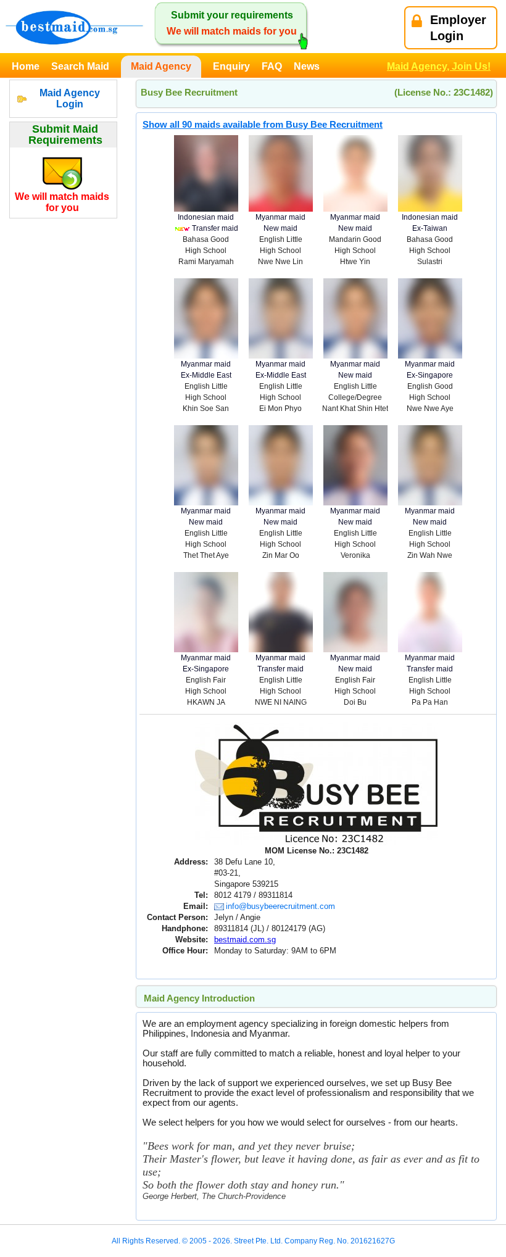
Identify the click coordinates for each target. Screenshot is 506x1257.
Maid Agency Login (69, 98)
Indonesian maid (206, 217)
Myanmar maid (280, 217)
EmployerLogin (458, 28)
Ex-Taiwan (429, 228)
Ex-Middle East (206, 375)
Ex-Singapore (430, 375)
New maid (280, 228)
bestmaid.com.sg (245, 939)
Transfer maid (215, 228)
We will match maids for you (62, 202)
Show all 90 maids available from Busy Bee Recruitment (263, 124)
